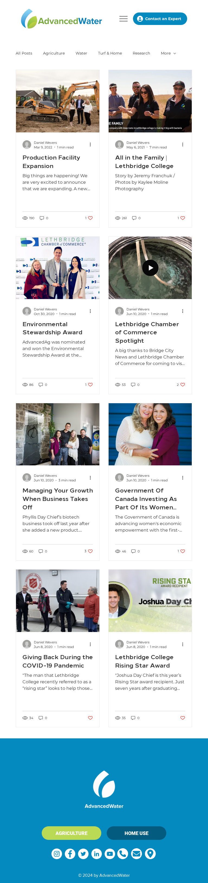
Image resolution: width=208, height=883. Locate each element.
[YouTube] (110, 854)
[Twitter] (83, 854)
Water (81, 53)
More (166, 53)
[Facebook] (70, 854)
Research (141, 53)
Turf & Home (110, 53)
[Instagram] (56, 854)
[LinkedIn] (96, 854)
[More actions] (92, 144)
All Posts (24, 53)
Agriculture (54, 53)
